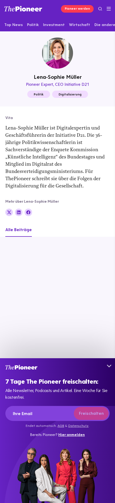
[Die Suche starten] (100, 8)
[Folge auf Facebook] (28, 212)
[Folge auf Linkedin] (18, 212)
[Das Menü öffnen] (109, 9)
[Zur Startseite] (23, 9)
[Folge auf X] (9, 212)
